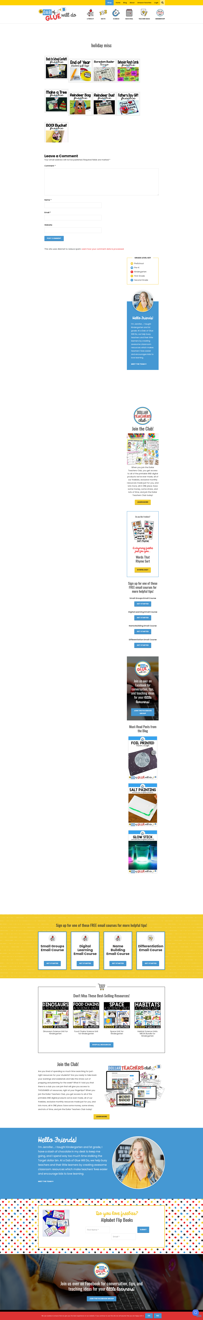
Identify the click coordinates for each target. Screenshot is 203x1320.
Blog (125, 3)
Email (47, 212)
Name (47, 200)
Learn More (142, 502)
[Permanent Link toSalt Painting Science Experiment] (142, 804)
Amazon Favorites (144, 3)
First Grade (138, 276)
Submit (143, 1229)
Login (156, 3)
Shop (109, 3)
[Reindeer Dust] (103, 102)
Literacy (90, 19)
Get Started (143, 604)
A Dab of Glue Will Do (58, 14)
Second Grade (139, 280)
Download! (142, 570)
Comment (50, 165)
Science (116, 19)
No (157, 1316)
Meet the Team (138, 364)
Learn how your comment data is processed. (103, 249)
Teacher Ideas (144, 19)
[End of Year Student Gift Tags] (80, 69)
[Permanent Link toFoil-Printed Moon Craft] (142, 757)
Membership (160, 19)
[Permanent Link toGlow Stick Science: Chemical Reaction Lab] (142, 851)
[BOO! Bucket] (56, 132)
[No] (198, 1316)
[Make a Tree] (56, 99)
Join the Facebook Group (143, 712)
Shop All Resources (101, 1044)
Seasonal (129, 19)
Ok (149, 1316)
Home (118, 3)
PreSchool (137, 263)
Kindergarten (138, 271)
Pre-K (135, 267)
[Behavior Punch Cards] (127, 69)
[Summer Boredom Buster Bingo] (103, 69)
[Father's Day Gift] (127, 102)
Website (48, 225)
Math (103, 19)
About (132, 3)
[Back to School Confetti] (56, 66)
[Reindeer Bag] (80, 102)
